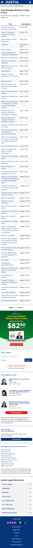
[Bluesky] (20, 523)
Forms (7, 6)
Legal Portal (16, 529)
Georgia (12, 6)
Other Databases (8, 509)
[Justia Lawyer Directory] (25, 523)
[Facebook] (13, 523)
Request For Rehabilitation (9, 58)
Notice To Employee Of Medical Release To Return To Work (9, 86)
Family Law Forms (6, 456)
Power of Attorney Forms (9, 460)
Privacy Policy (16, 541)
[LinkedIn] (8, 523)
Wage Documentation (8, 198)
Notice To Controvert (8, 235)
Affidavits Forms (6, 450)
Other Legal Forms (7, 466)
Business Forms (6, 452)
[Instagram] (15, 523)
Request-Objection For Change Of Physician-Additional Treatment (8, 120)
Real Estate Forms (6, 462)
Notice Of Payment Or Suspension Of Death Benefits (8, 34)
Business (5, 492)
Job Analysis (5, 260)
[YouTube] (10, 523)
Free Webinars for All (8, 375)
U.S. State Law (7, 505)
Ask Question (16, 439)
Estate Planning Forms (8, 454)
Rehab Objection (6, 49)
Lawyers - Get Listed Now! (16, 366)
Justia (2, 6)
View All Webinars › (16, 412)
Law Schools (6, 496)
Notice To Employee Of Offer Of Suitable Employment (8, 151)
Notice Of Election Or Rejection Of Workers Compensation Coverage (9, 113)
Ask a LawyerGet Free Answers (7, 430)
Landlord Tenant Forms (8, 458)
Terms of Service (16, 538)
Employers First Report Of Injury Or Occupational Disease (9, 270)
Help (16, 535)
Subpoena (4, 44)
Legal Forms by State (7, 464)
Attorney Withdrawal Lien (9, 301)
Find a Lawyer (6, 352)
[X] (23, 523)
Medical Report (6, 71)
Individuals (6, 488)
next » (20, 308)
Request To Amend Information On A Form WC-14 (10, 76)
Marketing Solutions (9, 513)
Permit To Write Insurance (9, 146)
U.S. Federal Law (8, 501)
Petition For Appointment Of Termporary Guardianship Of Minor (9, 132)
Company (16, 532)
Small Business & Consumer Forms (13, 446)
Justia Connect (16, 526)
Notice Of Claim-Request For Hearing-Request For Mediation (9, 255)
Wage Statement (6, 81)
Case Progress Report (8, 292)
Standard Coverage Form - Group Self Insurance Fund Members (9, 188)
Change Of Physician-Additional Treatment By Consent (9, 282)
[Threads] (18, 523)
